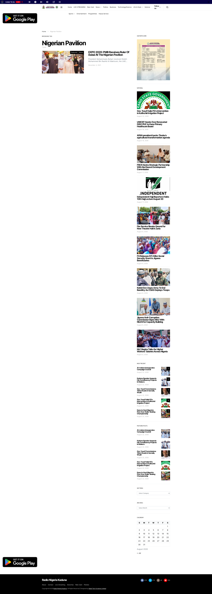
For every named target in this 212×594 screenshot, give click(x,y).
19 (153, 537)
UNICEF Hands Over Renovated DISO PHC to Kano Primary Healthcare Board (152, 124)
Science (147, 7)
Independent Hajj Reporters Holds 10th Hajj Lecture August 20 (153, 197)
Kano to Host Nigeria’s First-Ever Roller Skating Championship (146, 412)
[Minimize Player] (208, 2)
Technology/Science (125, 7)
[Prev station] (41, 2)
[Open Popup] (53, 2)
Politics (105, 7)
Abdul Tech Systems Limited (97, 588)
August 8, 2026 (142, 231)
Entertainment (82, 14)
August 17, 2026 (142, 172)
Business (113, 7)
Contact (50, 585)
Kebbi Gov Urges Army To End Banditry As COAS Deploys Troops (153, 289)
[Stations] (59, 2)
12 (153, 534)
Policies (86, 585)
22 (168, 537)
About (44, 585)
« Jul (139, 553)
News (98, 7)
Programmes (92, 14)
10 (144, 534)
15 (167, 534)
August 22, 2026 (143, 116)
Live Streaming (60, 585)
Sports (71, 14)
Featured (74, 52)
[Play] (35, 2)
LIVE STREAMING (79, 7)
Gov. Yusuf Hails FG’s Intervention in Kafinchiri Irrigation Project (152, 112)
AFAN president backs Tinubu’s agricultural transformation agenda (153, 136)
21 (163, 537)
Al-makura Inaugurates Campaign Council (146, 369)
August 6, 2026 (142, 325)
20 (158, 537)
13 (158, 534)
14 (163, 534)
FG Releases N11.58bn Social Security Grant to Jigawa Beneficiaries (150, 258)
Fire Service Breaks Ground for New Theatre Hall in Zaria (151, 227)
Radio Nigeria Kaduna (60, 588)
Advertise (70, 585)
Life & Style (137, 7)
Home (70, 7)
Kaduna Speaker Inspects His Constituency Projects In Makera (147, 380)
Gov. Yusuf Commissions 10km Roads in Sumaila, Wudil (146, 391)
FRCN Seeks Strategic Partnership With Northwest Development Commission (153, 167)
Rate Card (90, 7)
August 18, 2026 (142, 129)
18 (149, 537)
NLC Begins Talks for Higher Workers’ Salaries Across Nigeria (152, 350)
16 (139, 537)
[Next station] (29, 2)
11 (149, 534)
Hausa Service (104, 14)
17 (144, 537)
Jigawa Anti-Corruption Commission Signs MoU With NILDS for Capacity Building (150, 319)
